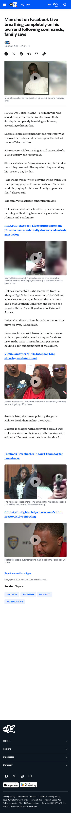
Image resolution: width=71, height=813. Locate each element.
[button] (4, 4)
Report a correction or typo (17, 573)
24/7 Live (25, 4)
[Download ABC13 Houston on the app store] (11, 785)
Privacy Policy (9, 797)
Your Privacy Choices (27, 797)
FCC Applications (31, 803)
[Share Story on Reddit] (21, 54)
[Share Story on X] (14, 54)
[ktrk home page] (9, 729)
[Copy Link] (44, 54)
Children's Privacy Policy (49, 797)
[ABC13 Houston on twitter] (14, 776)
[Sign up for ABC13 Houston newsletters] (30, 776)
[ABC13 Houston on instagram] (22, 776)
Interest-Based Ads (52, 800)
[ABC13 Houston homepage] (13, 4)
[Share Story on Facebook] (6, 54)
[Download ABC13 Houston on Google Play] (28, 785)
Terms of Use (36, 800)
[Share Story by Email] (36, 54)
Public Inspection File (12, 803)
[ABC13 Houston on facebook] (6, 776)
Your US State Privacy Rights (15, 800)
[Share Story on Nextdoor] (29, 54)
